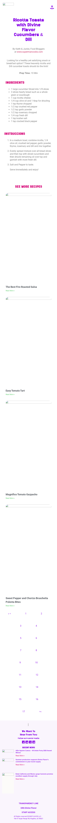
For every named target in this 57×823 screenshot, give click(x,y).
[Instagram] (30, 742)
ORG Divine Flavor (29, 808)
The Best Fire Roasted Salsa (21, 286)
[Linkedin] (33, 742)
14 (37, 687)
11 (20, 674)
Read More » (10, 291)
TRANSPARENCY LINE (28, 803)
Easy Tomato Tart (15, 390)
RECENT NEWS (28, 747)
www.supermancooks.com (30, 51)
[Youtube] (26, 742)
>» (40, 711)
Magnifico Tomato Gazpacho (21, 494)
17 (23, 711)
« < (9, 613)
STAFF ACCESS (28, 812)
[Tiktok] (23, 742)
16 (37, 699)
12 (37, 674)
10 (36, 662)
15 (20, 699)
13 (20, 687)
